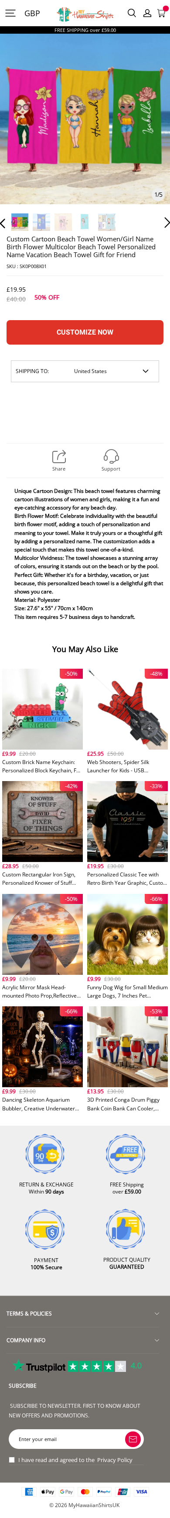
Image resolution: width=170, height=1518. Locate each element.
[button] (20, 131)
